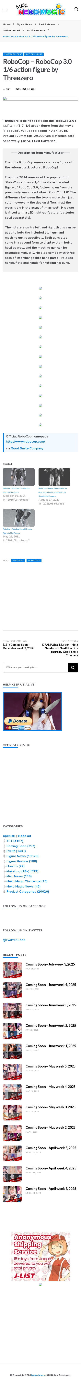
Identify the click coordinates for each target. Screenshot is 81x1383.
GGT (8, 89)
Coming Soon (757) (20, 846)
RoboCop (18, 560)
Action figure (34, 54)
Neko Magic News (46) (23, 886)
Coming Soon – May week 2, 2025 (50, 1127)
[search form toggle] (76, 10)
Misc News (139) (19, 876)
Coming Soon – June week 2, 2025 (51, 1025)
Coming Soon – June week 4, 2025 (51, 984)
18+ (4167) (14, 841)
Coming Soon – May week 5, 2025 (50, 1066)
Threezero (34, 560)
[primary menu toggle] (5, 10)
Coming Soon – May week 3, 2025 (50, 1107)
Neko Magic (38, 1375)
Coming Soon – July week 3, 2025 (50, 964)
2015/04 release (13, 54)
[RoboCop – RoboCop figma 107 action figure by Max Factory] (19, 518)
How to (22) (15, 866)
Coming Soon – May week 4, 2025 (50, 1086)
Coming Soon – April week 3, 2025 (51, 1188)
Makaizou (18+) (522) (22, 871)
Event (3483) (16, 851)
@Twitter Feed (14, 940)
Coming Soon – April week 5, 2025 (51, 1148)
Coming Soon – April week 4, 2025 (51, 1168)
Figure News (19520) (22, 856)
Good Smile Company (27, 448)
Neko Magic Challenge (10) (27, 881)
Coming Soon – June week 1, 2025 (51, 1046)
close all (24, 836)
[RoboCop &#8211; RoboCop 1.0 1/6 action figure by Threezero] (19, 477)
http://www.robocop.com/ (25, 441)
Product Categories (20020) (27, 891)
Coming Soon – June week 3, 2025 (51, 1005)
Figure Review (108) (21, 861)
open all (9, 836)
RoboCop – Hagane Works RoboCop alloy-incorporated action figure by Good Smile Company (53, 492)
